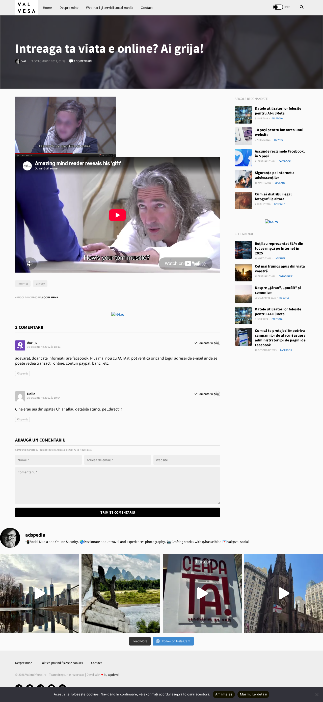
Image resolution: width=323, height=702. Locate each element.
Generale (279, 204)
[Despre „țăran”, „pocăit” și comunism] (243, 294)
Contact (147, 7)
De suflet (284, 297)
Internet (23, 283)
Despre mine (69, 7)
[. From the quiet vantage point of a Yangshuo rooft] (121, 593)
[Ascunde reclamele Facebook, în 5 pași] (243, 157)
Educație (280, 182)
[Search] (301, 7)
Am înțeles (224, 694)
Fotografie (285, 276)
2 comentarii (82, 61)
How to (278, 139)
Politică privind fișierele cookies (61, 663)
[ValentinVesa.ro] (26, 8)
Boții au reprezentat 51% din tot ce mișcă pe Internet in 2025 (279, 248)
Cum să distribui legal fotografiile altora (273, 196)
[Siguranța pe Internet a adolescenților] (243, 179)
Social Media (50, 297)
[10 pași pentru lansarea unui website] (243, 136)
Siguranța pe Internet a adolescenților (274, 175)
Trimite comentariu (117, 512)
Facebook (277, 118)
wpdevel (113, 674)
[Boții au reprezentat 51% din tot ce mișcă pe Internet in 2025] (243, 250)
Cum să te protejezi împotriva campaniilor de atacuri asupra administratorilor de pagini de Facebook (280, 337)
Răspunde (22, 373)
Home (47, 7)
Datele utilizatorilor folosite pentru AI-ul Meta (278, 110)
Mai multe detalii (253, 694)
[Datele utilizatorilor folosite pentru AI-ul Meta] (243, 115)
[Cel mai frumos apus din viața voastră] (243, 272)
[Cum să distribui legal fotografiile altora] (243, 200)
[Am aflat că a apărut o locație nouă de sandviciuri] (202, 593)
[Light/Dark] (278, 7)
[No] (316, 694)
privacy (40, 283)
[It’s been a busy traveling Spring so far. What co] (39, 593)
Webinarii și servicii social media (109, 7)
